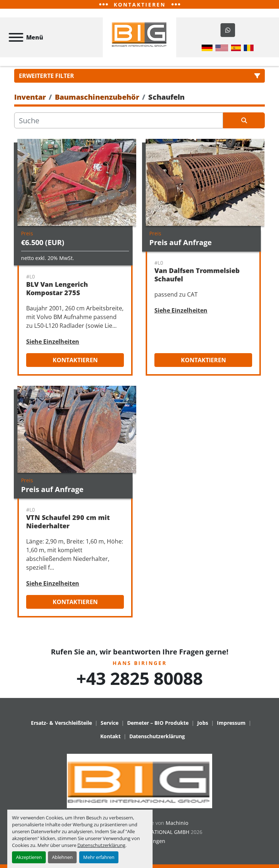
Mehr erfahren (98, 857)
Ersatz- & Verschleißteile (61, 722)
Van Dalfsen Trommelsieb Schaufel (197, 274)
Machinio (177, 822)
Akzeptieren (29, 857)
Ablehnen (62, 857)
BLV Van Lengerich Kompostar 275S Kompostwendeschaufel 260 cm (73, 296)
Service (109, 722)
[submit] (244, 120)
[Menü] (16, 37)
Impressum (231, 722)
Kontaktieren (75, 360)
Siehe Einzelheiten (52, 342)
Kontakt (110, 736)
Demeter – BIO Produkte (158, 722)
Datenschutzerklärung (101, 845)
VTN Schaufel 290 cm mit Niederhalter (68, 521)
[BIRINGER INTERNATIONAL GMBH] (139, 780)
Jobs (202, 722)
